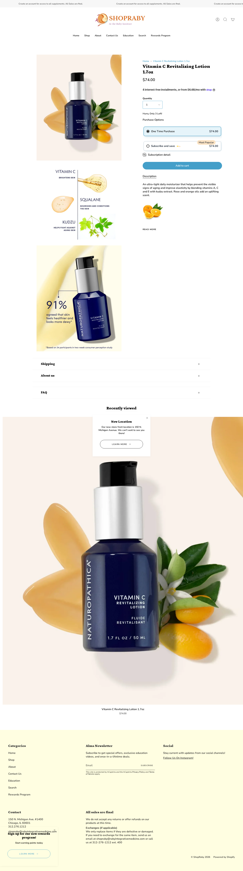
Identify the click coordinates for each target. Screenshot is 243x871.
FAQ (44, 392)
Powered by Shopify (224, 857)
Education (14, 781)
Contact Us (14, 774)
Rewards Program (19, 794)
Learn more (119, 444)
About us (48, 375)
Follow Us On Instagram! (178, 758)
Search (12, 787)
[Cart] (233, 19)
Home (146, 61)
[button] (87, 36)
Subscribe (147, 765)
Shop (11, 760)
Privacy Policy (138, 772)
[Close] (147, 418)
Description (149, 176)
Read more (149, 229)
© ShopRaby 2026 (200, 857)
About (12, 767)
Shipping (48, 364)
